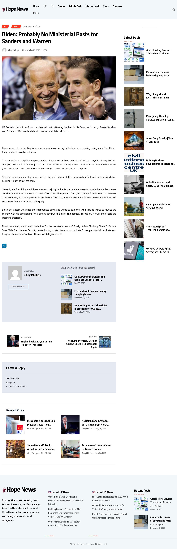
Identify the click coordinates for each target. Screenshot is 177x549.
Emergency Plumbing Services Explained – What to (160, 118)
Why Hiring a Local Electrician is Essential (157, 96)
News (106, 6)
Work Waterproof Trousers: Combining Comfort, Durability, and (159, 228)
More (36, 13)
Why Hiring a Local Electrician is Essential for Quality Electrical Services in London (90, 307)
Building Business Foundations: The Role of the (159, 162)
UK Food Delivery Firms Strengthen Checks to (158, 250)
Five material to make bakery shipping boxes (90, 292)
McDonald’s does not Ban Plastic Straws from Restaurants (41, 422)
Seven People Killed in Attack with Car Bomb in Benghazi (40, 447)
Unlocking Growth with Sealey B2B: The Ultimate (159, 184)
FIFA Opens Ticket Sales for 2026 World (159, 206)
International (92, 6)
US (52, 6)
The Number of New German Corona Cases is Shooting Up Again (81, 344)
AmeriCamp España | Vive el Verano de (159, 140)
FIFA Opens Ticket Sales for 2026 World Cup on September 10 (110, 498)
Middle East (75, 6)
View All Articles (18, 286)
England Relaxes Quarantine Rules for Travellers (36, 343)
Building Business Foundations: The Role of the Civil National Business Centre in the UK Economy (64, 513)
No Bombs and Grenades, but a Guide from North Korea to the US (95, 422)
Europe (61, 6)
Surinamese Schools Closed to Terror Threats (96, 447)
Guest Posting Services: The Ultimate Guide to (158, 51)
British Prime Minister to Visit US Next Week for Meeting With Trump (109, 516)
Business (117, 6)
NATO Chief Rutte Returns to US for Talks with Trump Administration (108, 507)
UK (45, 6)
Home (36, 6)
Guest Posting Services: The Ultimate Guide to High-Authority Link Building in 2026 (91, 278)
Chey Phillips (13, 50)
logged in (10, 382)
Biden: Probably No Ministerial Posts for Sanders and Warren (50, 38)
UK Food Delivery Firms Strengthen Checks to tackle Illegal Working (64, 523)
